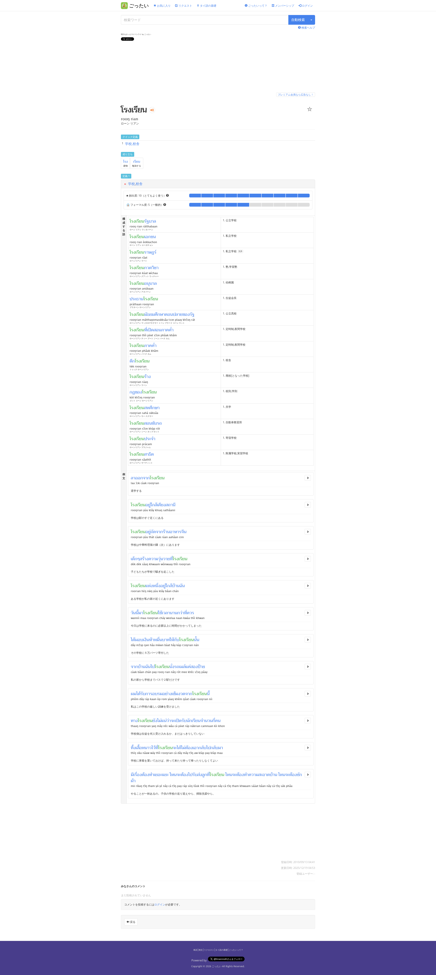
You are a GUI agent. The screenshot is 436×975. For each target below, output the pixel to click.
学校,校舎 (132, 143)
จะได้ (177, 747)
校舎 (139, 183)
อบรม (157, 693)
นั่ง (171, 666)
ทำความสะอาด (257, 774)
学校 (131, 183)
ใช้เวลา (164, 612)
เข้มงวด (178, 693)
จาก (146, 478)
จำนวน (206, 720)
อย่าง (167, 693)
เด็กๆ (135, 558)
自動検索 (298, 19)
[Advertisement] (218, 67)
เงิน (146, 639)
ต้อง (145, 774)
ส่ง (199, 774)
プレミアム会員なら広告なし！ (296, 94)
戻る (132, 922)
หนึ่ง (156, 585)
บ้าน (176, 585)
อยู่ (148, 504)
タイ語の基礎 (207, 5)
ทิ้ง (133, 747)
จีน (183, 531)
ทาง (134, 720)
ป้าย (201, 666)
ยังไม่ (156, 720)
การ (148, 693)
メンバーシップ (284, 5)
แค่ (188, 666)
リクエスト (185, 5)
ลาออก (137, 478)
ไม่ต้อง (187, 747)
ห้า (151, 639)
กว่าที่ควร (185, 612)
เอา (196, 747)
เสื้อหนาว (144, 747)
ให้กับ (174, 639)
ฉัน (182, 585)
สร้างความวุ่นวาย (155, 558)
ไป (153, 666)
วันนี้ (134, 612)
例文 (201, 949)
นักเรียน (193, 720)
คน (218, 720)
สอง (194, 666)
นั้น (196, 639)
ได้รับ (140, 693)
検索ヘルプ (308, 27)
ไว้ (153, 747)
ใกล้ (169, 585)
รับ (194, 774)
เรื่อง (138, 774)
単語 (195, 949)
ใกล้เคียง (158, 504)
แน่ (164, 720)
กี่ (214, 720)
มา (140, 612)
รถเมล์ (179, 666)
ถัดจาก (157, 531)
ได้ (133, 639)
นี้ (208, 693)
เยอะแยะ (161, 774)
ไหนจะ (175, 774)
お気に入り (163, 5)
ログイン (307, 5)
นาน (173, 612)
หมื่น (158, 639)
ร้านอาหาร (172, 531)
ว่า (169, 720)
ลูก (204, 774)
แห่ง (149, 585)
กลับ (202, 747)
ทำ (151, 774)
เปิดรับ (180, 720)
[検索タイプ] (311, 20)
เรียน (136, 162)
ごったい (216, 966)
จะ (173, 720)
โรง (125, 162)
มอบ (139, 639)
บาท (166, 639)
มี (132, 774)
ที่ (171, 558)
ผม (133, 693)
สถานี (170, 504)
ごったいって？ (257, 5)
